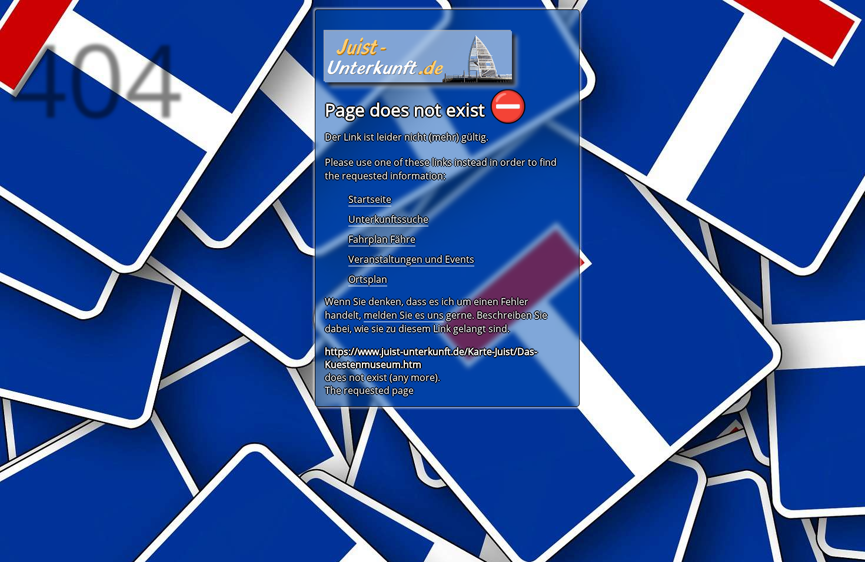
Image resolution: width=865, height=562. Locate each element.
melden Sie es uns (404, 315)
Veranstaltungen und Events (411, 259)
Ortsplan (367, 279)
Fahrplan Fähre (381, 239)
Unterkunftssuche (388, 219)
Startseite (369, 199)
